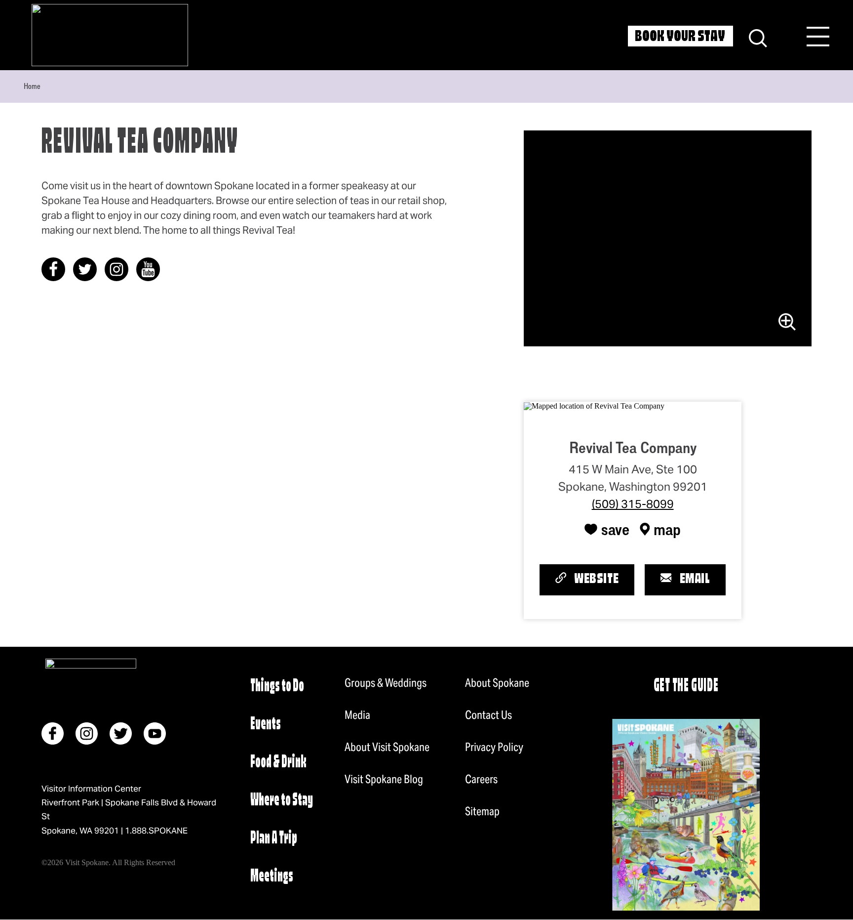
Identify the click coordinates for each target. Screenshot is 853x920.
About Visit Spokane (387, 747)
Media (357, 715)
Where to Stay (281, 801)
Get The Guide (686, 686)
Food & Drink (278, 762)
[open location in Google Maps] (594, 405)
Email (695, 579)
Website (596, 579)
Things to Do (277, 686)
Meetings (271, 877)
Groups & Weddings (385, 683)
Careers (481, 779)
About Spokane (497, 683)
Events (265, 724)
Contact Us (488, 715)
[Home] (110, 35)
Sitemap (482, 811)
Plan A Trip (273, 839)
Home (32, 86)
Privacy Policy (494, 747)
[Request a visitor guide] (686, 815)
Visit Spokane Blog (384, 779)
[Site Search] (758, 37)
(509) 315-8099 (633, 504)
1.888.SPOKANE (156, 830)
